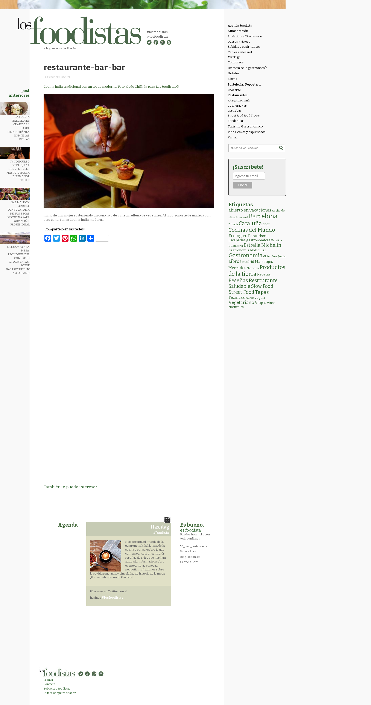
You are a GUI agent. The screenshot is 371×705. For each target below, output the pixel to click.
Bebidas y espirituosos (244, 47)
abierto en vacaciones (249, 210)
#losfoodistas (157, 32)
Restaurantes (238, 95)
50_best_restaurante (193, 546)
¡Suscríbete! (248, 167)
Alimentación (238, 31)
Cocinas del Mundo (251, 230)
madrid (248, 262)
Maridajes (264, 261)
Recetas (264, 274)
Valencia (249, 298)
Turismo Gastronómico (245, 126)
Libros (232, 79)
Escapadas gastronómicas (249, 240)
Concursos (236, 62)
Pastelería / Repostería (244, 84)
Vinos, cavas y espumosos (247, 132)
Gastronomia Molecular (247, 250)
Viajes (260, 302)
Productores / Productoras (245, 36)
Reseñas (238, 280)
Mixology (234, 57)
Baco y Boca (188, 551)
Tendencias (236, 121)
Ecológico (237, 235)
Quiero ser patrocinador (60, 692)
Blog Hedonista (190, 556)
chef (266, 224)
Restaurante (263, 280)
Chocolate (234, 90)
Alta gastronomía (239, 100)
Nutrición (253, 268)
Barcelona (263, 216)
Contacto (49, 684)
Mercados (237, 267)
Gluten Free (270, 256)
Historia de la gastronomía (247, 68)
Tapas (262, 292)
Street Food (241, 292)
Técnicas (236, 297)
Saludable (239, 286)
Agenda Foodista (240, 26)
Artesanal (241, 217)
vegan (260, 297)
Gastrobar (234, 110)
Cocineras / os (237, 105)
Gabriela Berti (189, 562)
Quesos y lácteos (239, 41)
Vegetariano (241, 302)
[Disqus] (129, 303)
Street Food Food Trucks (244, 115)
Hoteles (233, 73)
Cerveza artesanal (240, 52)
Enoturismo (258, 236)
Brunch (233, 224)
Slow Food (262, 286)
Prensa (48, 679)
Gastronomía (245, 255)
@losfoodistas (157, 36)
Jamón (282, 256)
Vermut (232, 137)
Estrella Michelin (262, 245)
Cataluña (250, 223)
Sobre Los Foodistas (57, 688)
